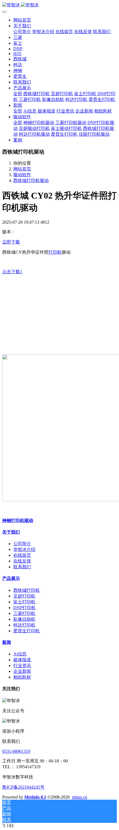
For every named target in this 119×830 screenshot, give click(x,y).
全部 (17, 93)
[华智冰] (59, 5)
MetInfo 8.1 (35, 797)
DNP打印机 (24, 607)
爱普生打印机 (26, 630)
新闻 (6, 642)
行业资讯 (22, 665)
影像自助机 (24, 619)
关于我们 (11, 532)
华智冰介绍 (24, 549)
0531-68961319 (16, 751)
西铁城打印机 (26, 590)
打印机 (55, 252)
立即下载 (11, 242)
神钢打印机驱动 (17, 520)
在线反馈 (22, 561)
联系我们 (22, 566)
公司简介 (22, 543)
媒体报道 (22, 659)
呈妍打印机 (24, 596)
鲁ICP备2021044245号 (23, 787)
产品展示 (11, 578)
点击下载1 (12, 271)
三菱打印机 (24, 613)
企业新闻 (22, 671)
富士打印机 (24, 601)
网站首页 (22, 20)
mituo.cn (79, 797)
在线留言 (22, 555)
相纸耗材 (22, 677)
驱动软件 (22, 174)
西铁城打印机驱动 (31, 180)
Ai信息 (20, 654)
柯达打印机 (24, 625)
